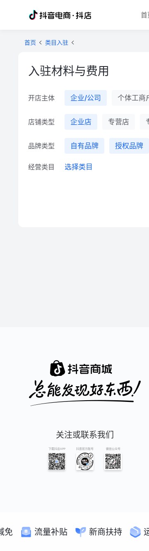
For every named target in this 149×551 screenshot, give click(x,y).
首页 (30, 42)
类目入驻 (56, 42)
